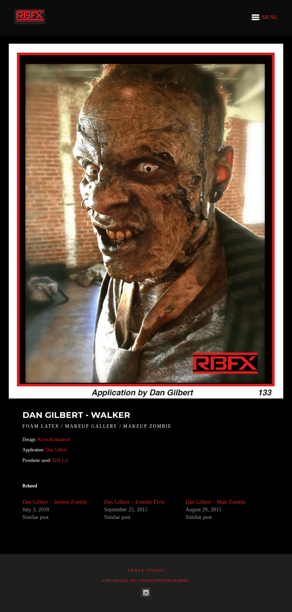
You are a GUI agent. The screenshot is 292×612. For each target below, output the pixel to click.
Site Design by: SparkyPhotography (145, 581)
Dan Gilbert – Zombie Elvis (134, 502)
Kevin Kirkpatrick (54, 439)
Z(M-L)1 (60, 460)
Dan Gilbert (55, 449)
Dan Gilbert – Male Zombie (216, 502)
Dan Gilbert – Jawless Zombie (54, 502)
